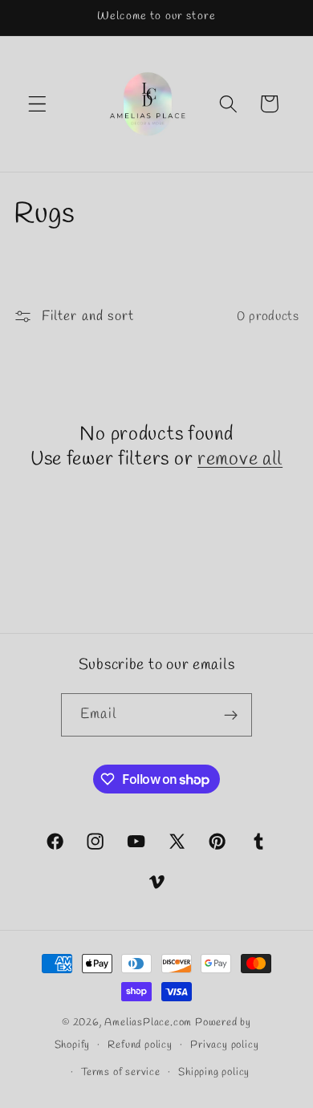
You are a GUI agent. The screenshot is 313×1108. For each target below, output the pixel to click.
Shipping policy (214, 1072)
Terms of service (121, 1072)
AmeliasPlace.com (148, 1022)
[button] (37, 103)
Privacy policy (224, 1045)
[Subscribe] (230, 715)
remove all (240, 460)
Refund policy (140, 1045)
